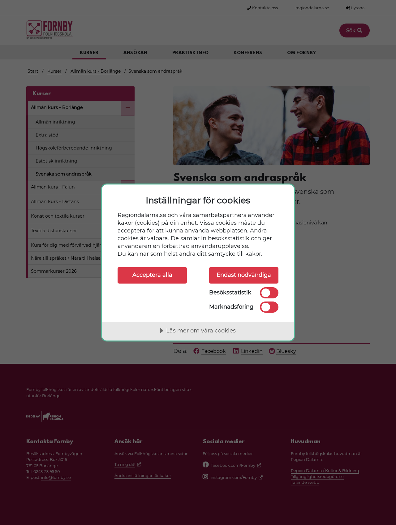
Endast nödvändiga (244, 274)
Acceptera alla (152, 274)
